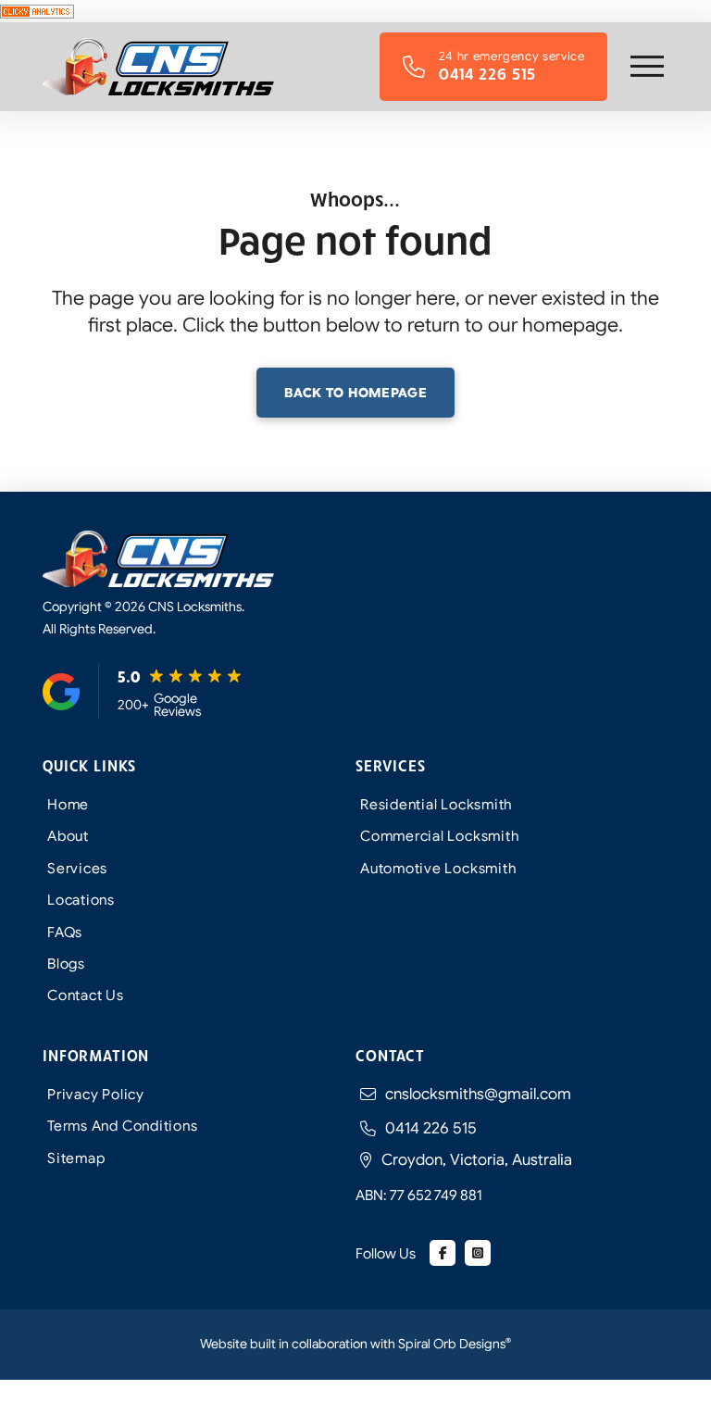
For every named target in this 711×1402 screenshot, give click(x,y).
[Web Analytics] (37, 10)
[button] (647, 66)
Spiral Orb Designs (454, 1343)
